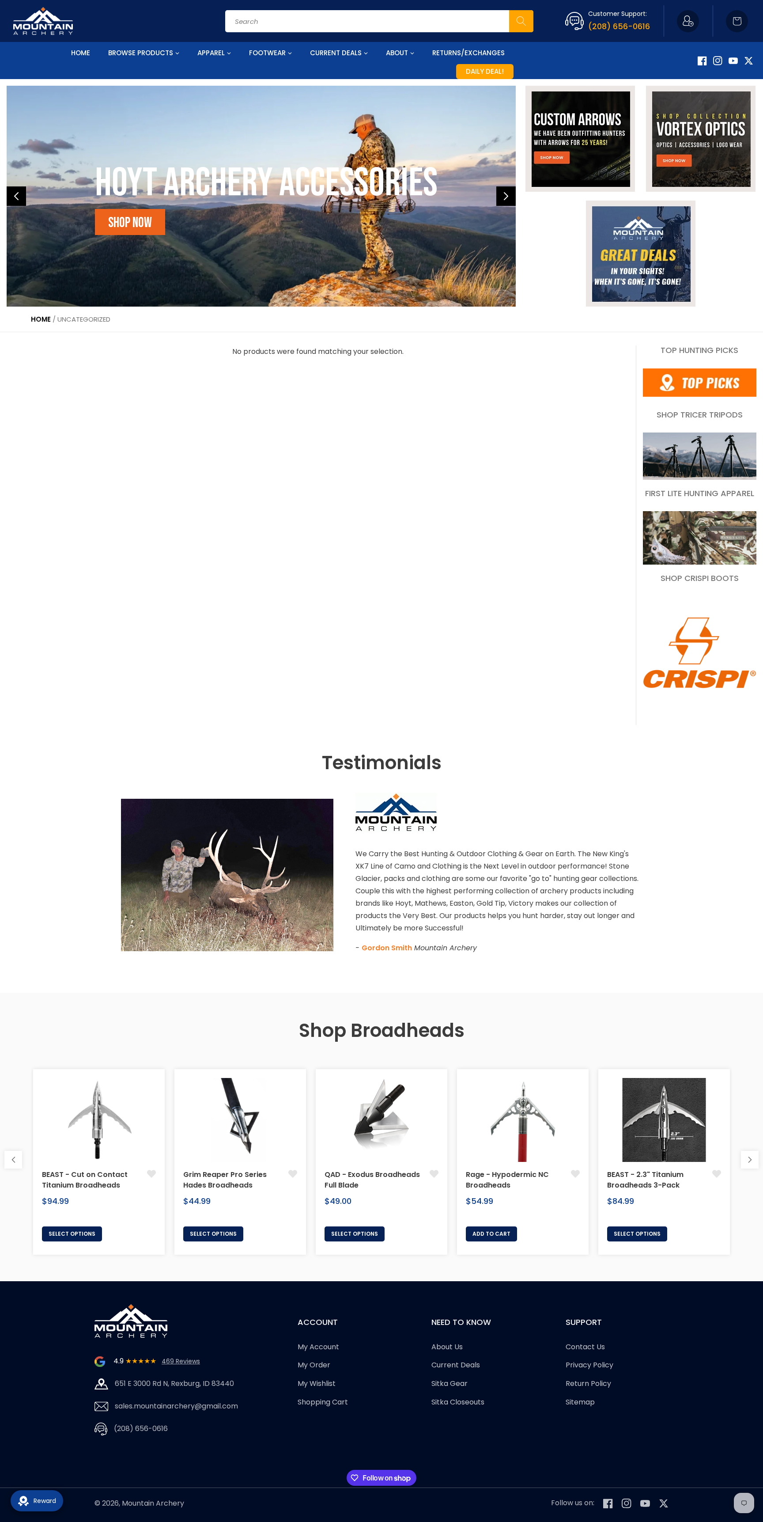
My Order (314, 1365)
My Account (318, 1347)
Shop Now (130, 223)
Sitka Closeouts (457, 1402)
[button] (737, 21)
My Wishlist (317, 1383)
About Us (447, 1347)
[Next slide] (506, 196)
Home (41, 319)
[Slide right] (750, 1160)
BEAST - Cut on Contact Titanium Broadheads (85, 1179)
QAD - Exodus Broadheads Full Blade (372, 1179)
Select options (72, 1233)
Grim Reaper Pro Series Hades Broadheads (225, 1179)
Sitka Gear (449, 1383)
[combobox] (379, 21)
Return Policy (588, 1383)
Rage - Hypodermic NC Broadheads (507, 1179)
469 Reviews (181, 1361)
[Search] (521, 21)
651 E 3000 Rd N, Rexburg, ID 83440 (174, 1383)
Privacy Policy (589, 1365)
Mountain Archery (153, 1503)
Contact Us (585, 1347)
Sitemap (580, 1402)
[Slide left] (13, 1160)
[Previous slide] (16, 196)
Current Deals (455, 1365)
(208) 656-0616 (619, 26)
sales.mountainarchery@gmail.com (176, 1406)
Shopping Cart (323, 1402)
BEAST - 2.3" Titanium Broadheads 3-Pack (645, 1179)
